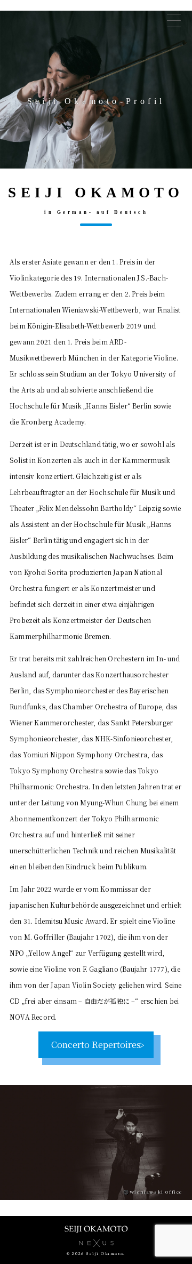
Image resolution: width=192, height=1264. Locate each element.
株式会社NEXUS (96, 1242)
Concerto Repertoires (96, 1044)
